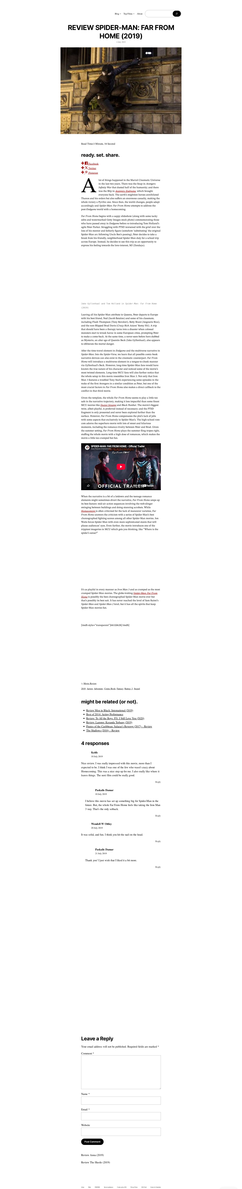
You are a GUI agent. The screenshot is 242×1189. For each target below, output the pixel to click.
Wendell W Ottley (101, 824)
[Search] (177, 14)
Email (85, 1109)
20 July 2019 (97, 827)
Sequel (137, 688)
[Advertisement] (121, 561)
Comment (87, 1053)
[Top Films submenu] (133, 13)
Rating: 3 (129, 688)
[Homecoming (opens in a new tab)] (95, 511)
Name (85, 1094)
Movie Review (90, 683)
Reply (158, 782)
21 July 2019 (101, 853)
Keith (94, 752)
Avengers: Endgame (125, 191)
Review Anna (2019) (92, 1155)
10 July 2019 (97, 756)
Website (85, 1125)
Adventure (98, 688)
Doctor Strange (108, 405)
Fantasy (120, 688)
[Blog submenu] (120, 13)
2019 (83, 688)
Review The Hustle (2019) (95, 1162)
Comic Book (110, 688)
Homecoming (88, 511)
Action (90, 688)
